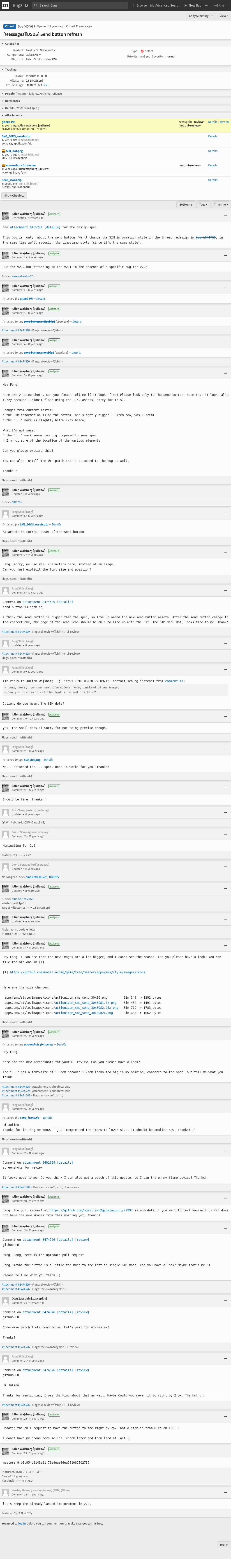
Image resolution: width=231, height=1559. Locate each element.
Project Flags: (15, 85)
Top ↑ (224, 1544)
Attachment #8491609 (16, 1095)
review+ (199, 122)
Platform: (17, 59)
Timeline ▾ (221, 204)
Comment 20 (19, 1303)
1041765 (17, 502)
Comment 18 (19, 1201)
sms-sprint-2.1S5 (22, 899)
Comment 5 (18, 375)
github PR (8, 122)
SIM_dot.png (14, 151)
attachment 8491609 (39, 1162)
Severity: (157, 56)
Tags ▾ (203, 204)
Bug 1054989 (26, 26)
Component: (15, 54)
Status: (19, 76)
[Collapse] (225, 216)
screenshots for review (20, 165)
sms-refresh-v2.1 (22, 276)
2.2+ (46, 85)
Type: (134, 51)
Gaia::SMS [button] (33, 54)
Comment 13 (19, 836)
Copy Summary (198, 16)
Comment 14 (19, 947)
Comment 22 (19, 1418)
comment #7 (174, 681)
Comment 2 (18, 290)
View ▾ (224, 16)
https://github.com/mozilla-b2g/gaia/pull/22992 (91, 1210)
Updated (17, 494)
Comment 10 (19, 718)
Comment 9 (18, 671)
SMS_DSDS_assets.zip (16, 136)
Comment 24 (19, 1494)
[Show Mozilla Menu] (5, 5)
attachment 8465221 (26, 227)
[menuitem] (139, 5)
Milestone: (17, 80)
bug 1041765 (206, 237)
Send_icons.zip (12, 180)
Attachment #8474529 (16, 361)
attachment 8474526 (39, 1239)
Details (212, 122)
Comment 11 (19, 751)
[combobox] (80, 5)
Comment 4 (18, 344)
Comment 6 (18, 516)
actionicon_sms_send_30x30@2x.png (84, 1013)
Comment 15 (19, 1036)
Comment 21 (19, 1360)
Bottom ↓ (186, 204)
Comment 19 (19, 1230)
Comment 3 (18, 313)
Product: (18, 50)
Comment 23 (19, 1453)
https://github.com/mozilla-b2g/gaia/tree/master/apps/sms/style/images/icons (77, 972)
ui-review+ (194, 125)
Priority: (132, 56)
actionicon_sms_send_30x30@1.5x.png (85, 1002)
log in (22, 1523)
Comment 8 (19, 592)
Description (19, 218)
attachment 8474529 (39, 602)
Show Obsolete (14, 195)
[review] (82, 1239)
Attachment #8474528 (16, 330)
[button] (220, 5)
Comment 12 (19, 790)
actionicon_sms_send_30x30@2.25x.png (86, 1007)
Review (224, 122)
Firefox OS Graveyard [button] (40, 50)
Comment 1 (18, 257)
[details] (52, 227)
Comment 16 (19, 1109)
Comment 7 (18, 555)
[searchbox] (80, 5)
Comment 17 (19, 1153)
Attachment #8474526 (16, 1284)
